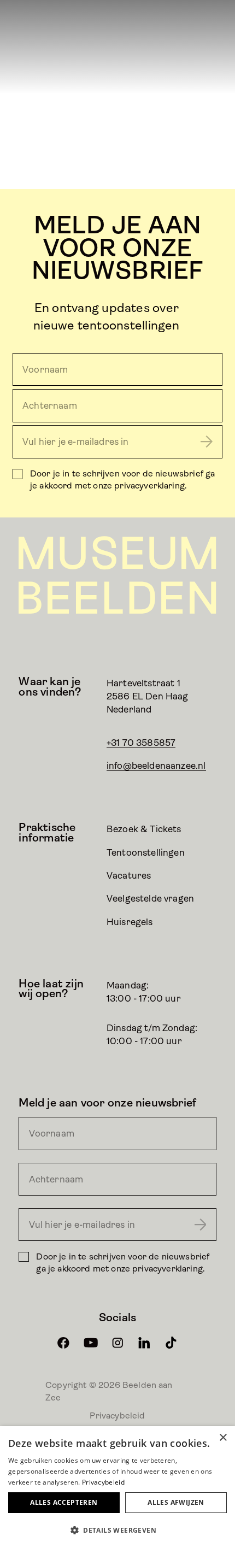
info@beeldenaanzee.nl (156, 765)
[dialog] (117, 1487)
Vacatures (129, 875)
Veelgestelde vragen (150, 898)
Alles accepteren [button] (63, 1502)
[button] (117, 1530)
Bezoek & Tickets (144, 828)
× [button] (223, 1438)
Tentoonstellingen (146, 852)
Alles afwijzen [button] (176, 1502)
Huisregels (130, 921)
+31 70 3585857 (141, 742)
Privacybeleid (117, 1415)
